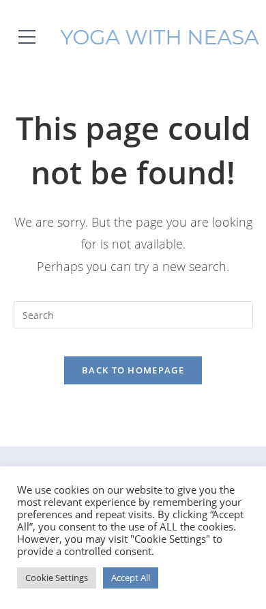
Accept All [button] (130, 577)
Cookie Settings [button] (56, 577)
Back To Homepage (133, 370)
